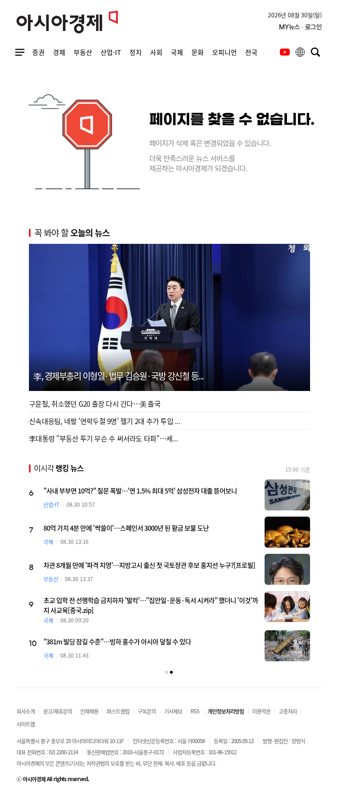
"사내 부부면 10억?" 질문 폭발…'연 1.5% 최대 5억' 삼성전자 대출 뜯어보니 (140, 491)
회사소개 (26, 711)
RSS (195, 711)
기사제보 (173, 711)
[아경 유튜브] (284, 52)
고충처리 (288, 711)
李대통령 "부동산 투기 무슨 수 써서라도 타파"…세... (103, 438)
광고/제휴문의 (57, 711)
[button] (166, 672)
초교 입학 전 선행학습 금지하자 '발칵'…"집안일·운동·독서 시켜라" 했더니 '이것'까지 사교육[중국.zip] (150, 605)
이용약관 (261, 711)
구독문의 (147, 711)
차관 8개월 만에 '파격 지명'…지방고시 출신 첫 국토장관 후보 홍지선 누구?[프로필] (149, 565)
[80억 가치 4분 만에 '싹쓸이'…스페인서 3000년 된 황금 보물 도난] (287, 532)
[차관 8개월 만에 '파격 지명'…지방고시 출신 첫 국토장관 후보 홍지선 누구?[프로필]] (287, 569)
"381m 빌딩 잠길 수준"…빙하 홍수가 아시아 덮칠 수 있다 (117, 641)
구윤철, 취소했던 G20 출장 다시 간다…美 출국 (94, 403)
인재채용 (89, 711)
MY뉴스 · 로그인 (300, 27)
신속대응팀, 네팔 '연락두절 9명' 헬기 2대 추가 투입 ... (104, 421)
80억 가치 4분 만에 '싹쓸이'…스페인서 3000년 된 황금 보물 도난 (126, 528)
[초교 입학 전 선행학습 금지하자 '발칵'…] (287, 606)
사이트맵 (26, 724)
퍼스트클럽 (118, 711)
